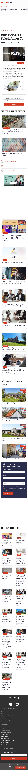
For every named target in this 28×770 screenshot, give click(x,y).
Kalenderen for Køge (6, 732)
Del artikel (20, 63)
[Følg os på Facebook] (10, 704)
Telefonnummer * (7, 469)
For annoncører (4, 714)
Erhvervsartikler (5, 736)
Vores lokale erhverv (6, 730)
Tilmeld (14, 104)
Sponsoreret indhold (6, 742)
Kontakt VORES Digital (6, 718)
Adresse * (5, 481)
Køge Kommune (5, 738)
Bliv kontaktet (8, 493)
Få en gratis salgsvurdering (7, 740)
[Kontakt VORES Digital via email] (17, 704)
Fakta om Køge (4, 734)
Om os (2, 712)
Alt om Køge (4, 744)
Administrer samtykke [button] (6, 720)
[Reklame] (14, 85)
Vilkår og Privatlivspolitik (7, 716)
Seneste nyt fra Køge (6, 728)
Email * (4, 475)
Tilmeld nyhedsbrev (20, 767)
